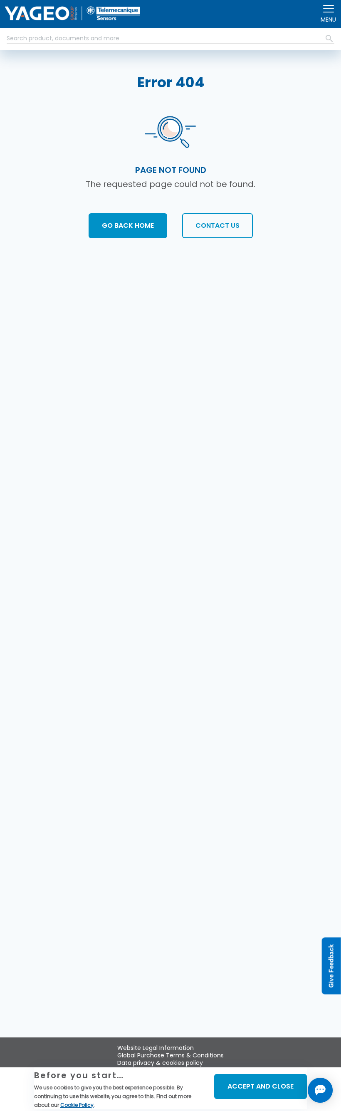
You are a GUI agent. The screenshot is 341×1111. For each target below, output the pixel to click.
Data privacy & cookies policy (160, 1063)
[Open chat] (320, 1090)
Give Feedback (331, 966)
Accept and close (260, 1086)
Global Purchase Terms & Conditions (170, 1055)
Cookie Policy (77, 1105)
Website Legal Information (155, 1048)
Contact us (217, 225)
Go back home (128, 225)
